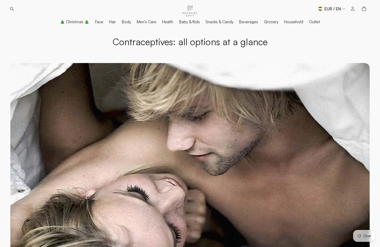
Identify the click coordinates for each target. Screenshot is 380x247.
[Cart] (364, 8)
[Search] (12, 8)
